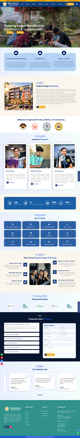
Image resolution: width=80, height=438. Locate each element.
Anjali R (58, 389)
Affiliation (40, 4)
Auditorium (30, 235)
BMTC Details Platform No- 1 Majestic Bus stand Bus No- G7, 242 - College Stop (64, 417)
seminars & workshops (67, 244)
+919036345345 (62, 423)
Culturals (12, 244)
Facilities (53, 4)
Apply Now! (70, 4)
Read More (11, 182)
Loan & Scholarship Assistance (16, 58)
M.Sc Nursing (59, 171)
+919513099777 (55, 0)
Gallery (46, 4)
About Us (28, 4)
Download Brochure (78, 308)
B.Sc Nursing (10, 171)
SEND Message (50, 354)
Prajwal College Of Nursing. (40, 436)
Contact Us (60, 4)
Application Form (78, 176)
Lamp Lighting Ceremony (31, 244)
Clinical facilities (64, 58)
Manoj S (9, 385)
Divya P (34, 387)
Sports (67, 235)
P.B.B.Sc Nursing (35, 171)
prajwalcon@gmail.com (73, 0)
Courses (33, 4)
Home (22, 4)
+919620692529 (62, 426)
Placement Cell (40, 58)
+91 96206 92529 (61, 0)
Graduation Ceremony (49, 244)
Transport (49, 235)
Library (12, 235)
